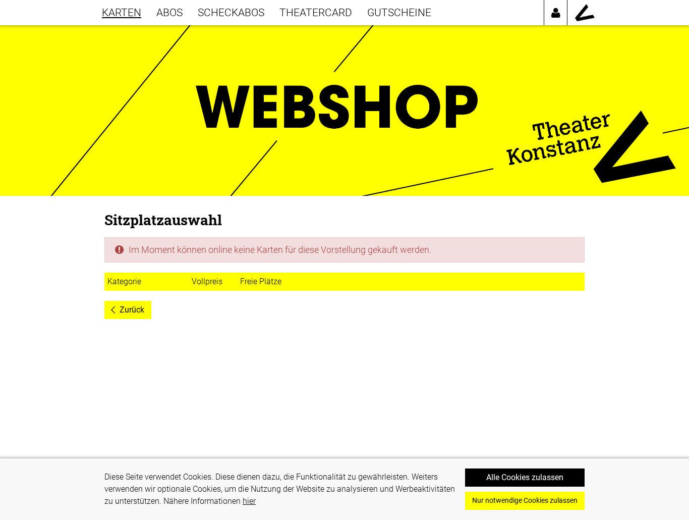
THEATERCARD (315, 12)
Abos (169, 12)
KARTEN (121, 12)
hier (249, 501)
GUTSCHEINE (399, 12)
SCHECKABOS (231, 12)
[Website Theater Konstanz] (585, 12)
